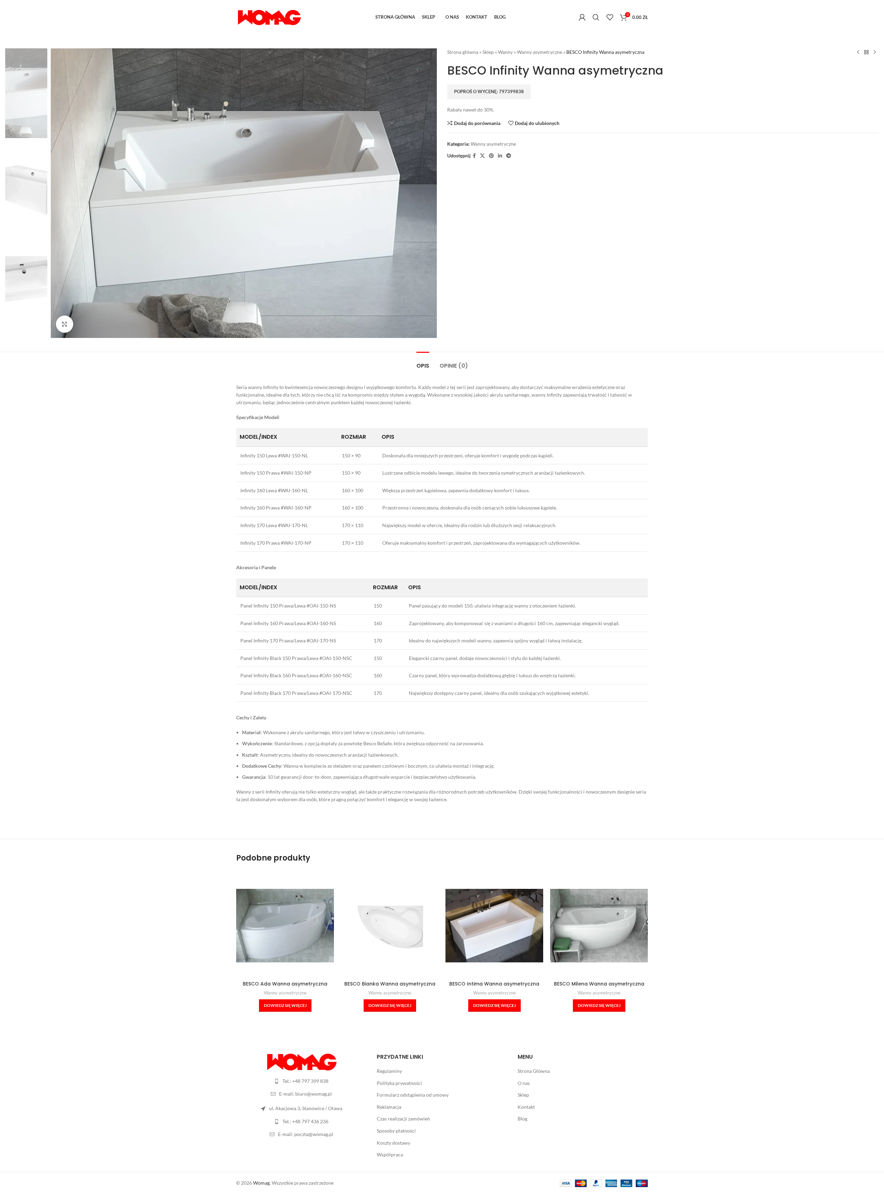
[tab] (422, 362)
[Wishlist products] (610, 17)
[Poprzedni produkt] (858, 52)
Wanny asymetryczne (539, 52)
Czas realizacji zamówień (403, 1119)
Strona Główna (534, 1071)
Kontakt (526, 1107)
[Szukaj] (596, 17)
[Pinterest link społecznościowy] (491, 156)
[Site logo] (269, 17)
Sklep (488, 52)
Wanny (505, 52)
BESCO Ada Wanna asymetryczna (285, 983)
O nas (524, 1083)
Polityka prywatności (399, 1083)
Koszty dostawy (393, 1143)
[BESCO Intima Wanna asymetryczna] (494, 925)
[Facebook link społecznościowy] (474, 156)
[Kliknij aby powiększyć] (64, 324)
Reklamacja (389, 1107)
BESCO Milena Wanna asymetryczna (599, 983)
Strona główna (462, 52)
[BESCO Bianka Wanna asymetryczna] (390, 925)
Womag (261, 1183)
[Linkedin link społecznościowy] (500, 156)
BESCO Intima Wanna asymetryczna (494, 983)
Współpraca (390, 1154)
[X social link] (482, 156)
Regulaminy (389, 1071)
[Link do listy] (301, 1081)
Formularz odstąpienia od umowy (413, 1095)
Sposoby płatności (396, 1131)
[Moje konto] (582, 17)
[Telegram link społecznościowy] (508, 156)
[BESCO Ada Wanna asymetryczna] (285, 925)
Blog (522, 1119)
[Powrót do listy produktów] (866, 52)
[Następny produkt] (875, 52)
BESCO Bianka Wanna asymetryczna (389, 983)
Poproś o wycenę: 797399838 (489, 91)
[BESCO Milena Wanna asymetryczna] (599, 925)
